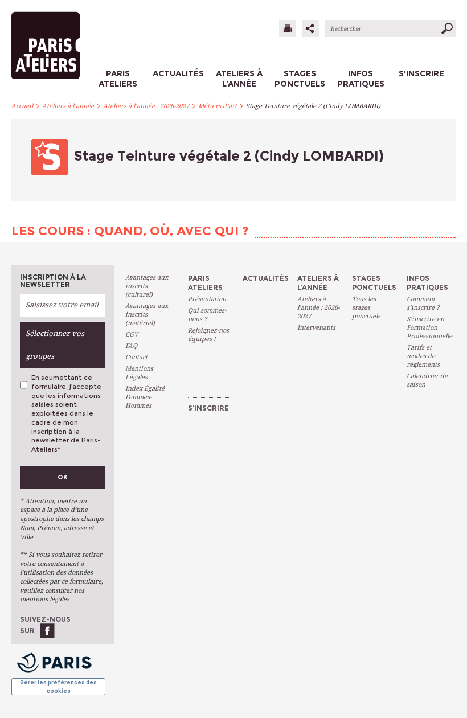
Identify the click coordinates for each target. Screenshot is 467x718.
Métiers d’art (217, 106)
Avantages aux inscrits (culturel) (146, 286)
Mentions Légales (139, 373)
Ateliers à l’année (68, 106)
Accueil (22, 106)
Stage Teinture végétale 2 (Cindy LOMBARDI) (313, 106)
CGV (131, 334)
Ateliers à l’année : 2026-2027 (146, 106)
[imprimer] (287, 28)
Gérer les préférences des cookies (58, 686)
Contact (136, 357)
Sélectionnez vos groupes (55, 344)
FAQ (131, 346)
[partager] (310, 28)
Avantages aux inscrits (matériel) (146, 314)
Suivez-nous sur (45, 625)
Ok (63, 477)
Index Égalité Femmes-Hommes (145, 397)
